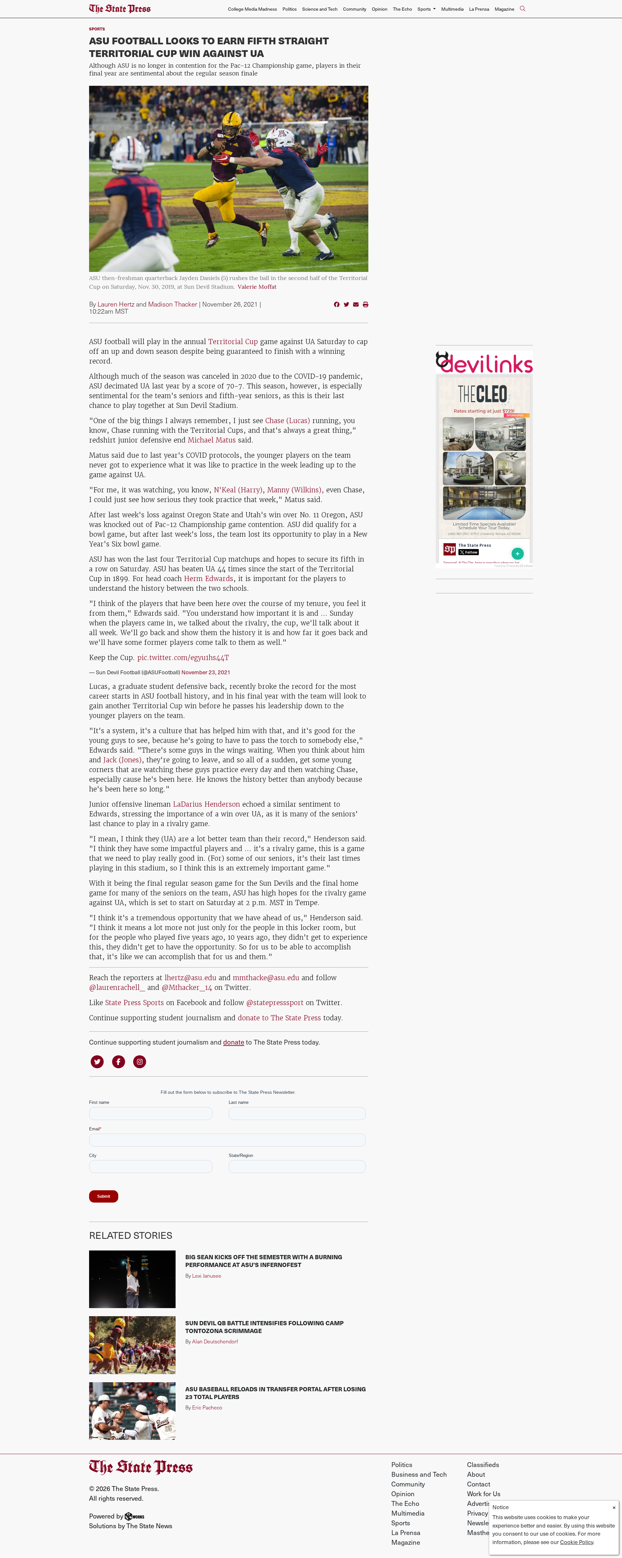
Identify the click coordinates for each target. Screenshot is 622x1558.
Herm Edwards (208, 579)
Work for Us (484, 1493)
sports (97, 28)
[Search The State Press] (522, 9)
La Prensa (479, 9)
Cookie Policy (576, 1542)
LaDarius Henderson (206, 804)
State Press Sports (134, 1003)
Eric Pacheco (207, 1407)
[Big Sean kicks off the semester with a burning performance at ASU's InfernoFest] (132, 1279)
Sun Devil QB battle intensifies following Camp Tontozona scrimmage (264, 1327)
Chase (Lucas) (287, 421)
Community (354, 9)
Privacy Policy (487, 1513)
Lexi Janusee (206, 1275)
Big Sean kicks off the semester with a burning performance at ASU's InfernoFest (263, 1261)
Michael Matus (213, 440)
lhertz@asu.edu (192, 978)
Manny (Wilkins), (295, 490)
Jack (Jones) (122, 760)
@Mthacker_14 (188, 987)
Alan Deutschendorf (215, 1341)
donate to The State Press (279, 1018)
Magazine (504, 9)
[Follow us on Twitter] (97, 1061)
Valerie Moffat (257, 287)
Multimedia (452, 9)
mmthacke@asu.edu (266, 978)
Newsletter (483, 1523)
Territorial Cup (233, 342)
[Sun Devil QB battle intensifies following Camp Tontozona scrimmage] (132, 1345)
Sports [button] (425, 9)
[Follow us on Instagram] (140, 1061)
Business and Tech (419, 1474)
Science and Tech (320, 9)
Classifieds (483, 1464)
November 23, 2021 (206, 672)
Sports (400, 1523)
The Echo (402, 9)
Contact (478, 1484)
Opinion (379, 9)
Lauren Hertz (116, 303)
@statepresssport (276, 1003)
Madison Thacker (172, 303)
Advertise (481, 1503)
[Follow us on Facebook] (118, 1061)
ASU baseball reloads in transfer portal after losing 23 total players (275, 1393)
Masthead (482, 1532)
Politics (289, 9)
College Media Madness (252, 9)
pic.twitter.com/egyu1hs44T (183, 658)
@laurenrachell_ (118, 987)
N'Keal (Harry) (237, 490)
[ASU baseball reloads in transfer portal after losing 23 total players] (132, 1411)
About (476, 1474)
